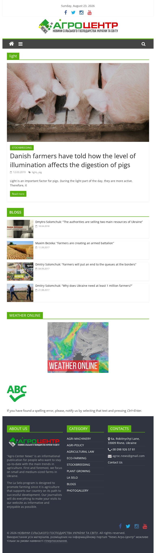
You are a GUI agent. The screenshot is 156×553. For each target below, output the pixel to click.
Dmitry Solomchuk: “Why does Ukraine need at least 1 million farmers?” (83, 286)
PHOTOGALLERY (77, 490)
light (34, 172)
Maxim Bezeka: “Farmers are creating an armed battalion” (74, 243)
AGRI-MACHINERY (79, 439)
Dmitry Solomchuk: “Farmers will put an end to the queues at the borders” (85, 264)
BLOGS (15, 212)
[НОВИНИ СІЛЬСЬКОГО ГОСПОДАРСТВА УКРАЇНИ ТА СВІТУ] (78, 21)
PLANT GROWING (78, 471)
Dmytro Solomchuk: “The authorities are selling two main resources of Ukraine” (89, 222)
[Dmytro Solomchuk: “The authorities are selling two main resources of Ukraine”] (20, 222)
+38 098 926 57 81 (123, 449)
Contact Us (115, 462)
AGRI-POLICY (75, 445)
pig (40, 172)
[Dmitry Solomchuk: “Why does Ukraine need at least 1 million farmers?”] (20, 286)
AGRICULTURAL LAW (80, 452)
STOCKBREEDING (22, 147)
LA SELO (72, 477)
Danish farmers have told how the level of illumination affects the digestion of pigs (73, 160)
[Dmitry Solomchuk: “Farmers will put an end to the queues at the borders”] (20, 264)
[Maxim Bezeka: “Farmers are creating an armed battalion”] (20, 243)
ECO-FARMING (76, 458)
